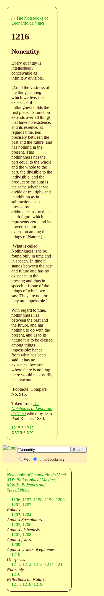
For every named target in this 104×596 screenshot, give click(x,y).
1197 (26, 499)
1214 (49, 564)
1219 (38, 584)
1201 (15, 504)
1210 (15, 554)
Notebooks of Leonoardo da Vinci (36, 474)
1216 (15, 574)
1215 (15, 428)
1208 (26, 534)
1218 (26, 584)
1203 (15, 514)
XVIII (16, 432)
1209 (15, 544)
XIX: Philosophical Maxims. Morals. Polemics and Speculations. (32, 484)
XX (30, 432)
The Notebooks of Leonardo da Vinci (29, 20)
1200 (60, 499)
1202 (26, 504)
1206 (26, 524)
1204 (26, 514)
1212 (26, 564)
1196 (15, 499)
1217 (29, 428)
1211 (15, 564)
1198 (38, 499)
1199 (49, 499)
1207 (15, 534)
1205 (15, 524)
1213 (38, 564)
